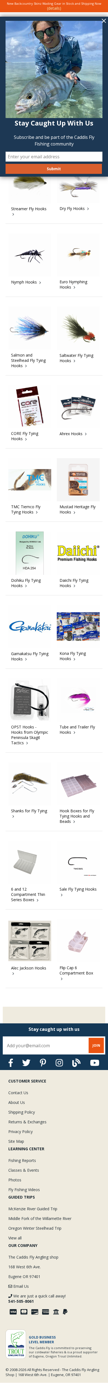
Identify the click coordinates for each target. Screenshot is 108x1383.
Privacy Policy (20, 1131)
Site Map (16, 1141)
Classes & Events (23, 1170)
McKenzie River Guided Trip (32, 1208)
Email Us (20, 1286)
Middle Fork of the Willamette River (39, 1218)
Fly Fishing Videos (24, 1189)
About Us (16, 1102)
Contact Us (18, 1092)
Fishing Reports (22, 1160)
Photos (14, 1179)
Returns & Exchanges (27, 1121)
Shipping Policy (21, 1112)
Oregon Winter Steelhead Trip (34, 1228)
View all (15, 1238)
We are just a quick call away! (37, 1298)
